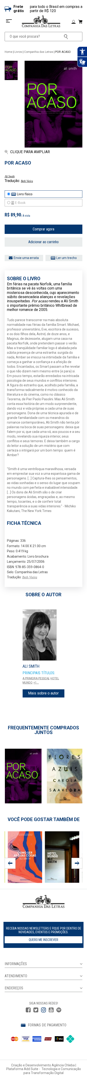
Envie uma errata (26, 258)
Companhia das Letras (38, 52)
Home (8, 52)
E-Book (20, 203)
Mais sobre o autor (43, 693)
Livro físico (24, 194)
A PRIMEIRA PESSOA (36, 678)
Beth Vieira (27, 181)
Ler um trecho (66, 258)
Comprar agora (43, 229)
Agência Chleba (63, 1065)
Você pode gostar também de (44, 819)
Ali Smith (10, 176)
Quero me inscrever (43, 940)
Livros (18, 52)
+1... (36, 682)
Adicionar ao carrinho (43, 242)
